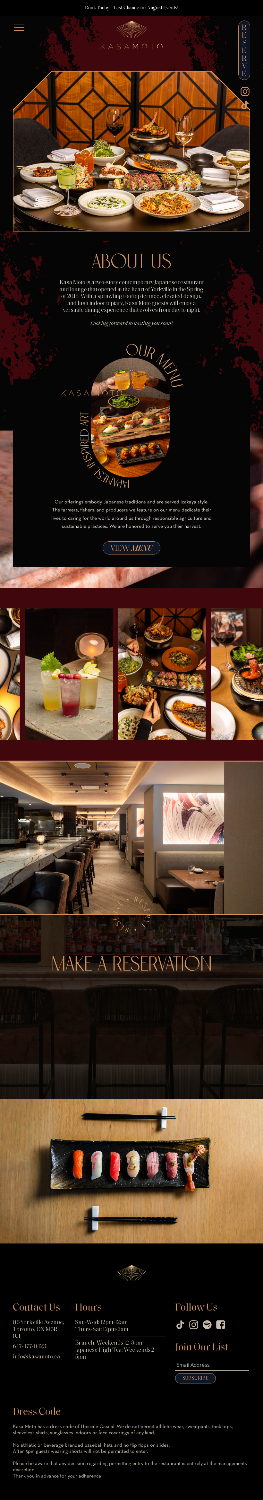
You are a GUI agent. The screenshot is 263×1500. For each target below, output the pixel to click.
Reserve (244, 51)
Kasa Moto (112, 24)
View (131, 549)
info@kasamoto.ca (36, 1357)
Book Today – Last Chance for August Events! (131, 8)
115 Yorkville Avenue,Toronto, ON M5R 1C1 (38, 1329)
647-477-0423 (29, 1347)
